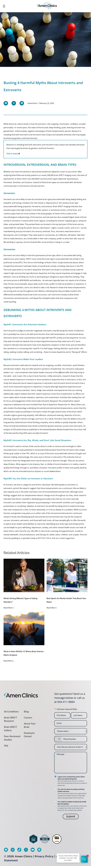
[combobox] (58, 739)
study (6, 383)
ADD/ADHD (24, 280)
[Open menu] (4, 6)
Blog (26, 711)
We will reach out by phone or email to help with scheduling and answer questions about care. (72, 781)
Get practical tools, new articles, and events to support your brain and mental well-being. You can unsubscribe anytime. (72, 806)
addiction (37, 280)
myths (52, 298)
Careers (28, 717)
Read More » (9, 608)
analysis (7, 429)
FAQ (6, 745)
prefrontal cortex (11, 262)
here (72, 538)
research (7, 345)
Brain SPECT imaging (61, 206)
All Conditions (11, 711)
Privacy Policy (44, 856)
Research (54, 287)
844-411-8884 (66, 702)
